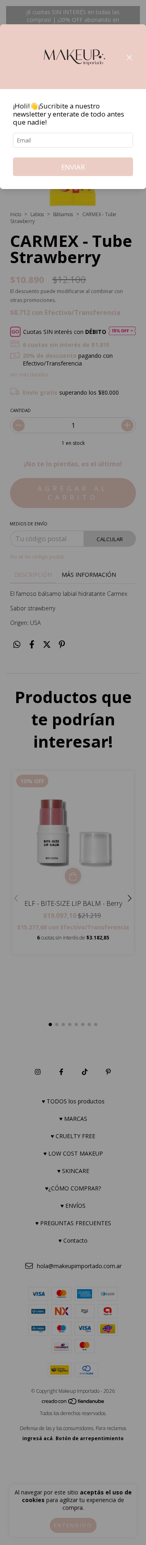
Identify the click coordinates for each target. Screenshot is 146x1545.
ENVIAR (73, 167)
